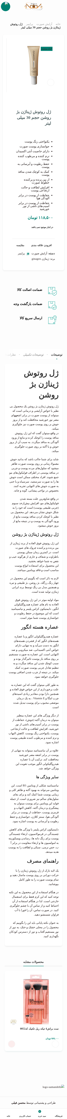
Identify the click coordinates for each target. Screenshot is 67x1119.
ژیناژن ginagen (40, 258)
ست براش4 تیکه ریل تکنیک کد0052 (39, 1028)
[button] (55, 1044)
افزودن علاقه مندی (41, 245)
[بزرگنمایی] (50, 82)
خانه (58, 24)
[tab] (56, 354)
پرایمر (29, 24)
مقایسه (20, 245)
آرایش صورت (44, 24)
